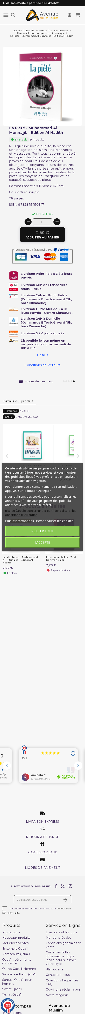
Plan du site (54, 969)
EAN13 (9, 416)
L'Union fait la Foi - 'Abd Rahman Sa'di (61, 558)
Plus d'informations (19, 521)
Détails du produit (18, 401)
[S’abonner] (65, 899)
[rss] (63, 886)
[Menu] (6, 15)
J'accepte (42, 542)
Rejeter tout (42, 531)
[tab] (18, 401)
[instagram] (70, 886)
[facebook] (56, 886)
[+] (56, 221)
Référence (11, 410)
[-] (28, 221)
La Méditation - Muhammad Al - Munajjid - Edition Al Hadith (20, 560)
